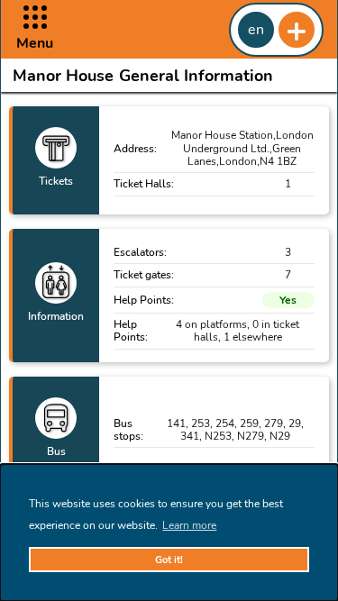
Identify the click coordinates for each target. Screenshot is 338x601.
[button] (35, 29)
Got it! (169, 560)
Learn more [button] (189, 525)
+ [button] (296, 30)
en (256, 30)
